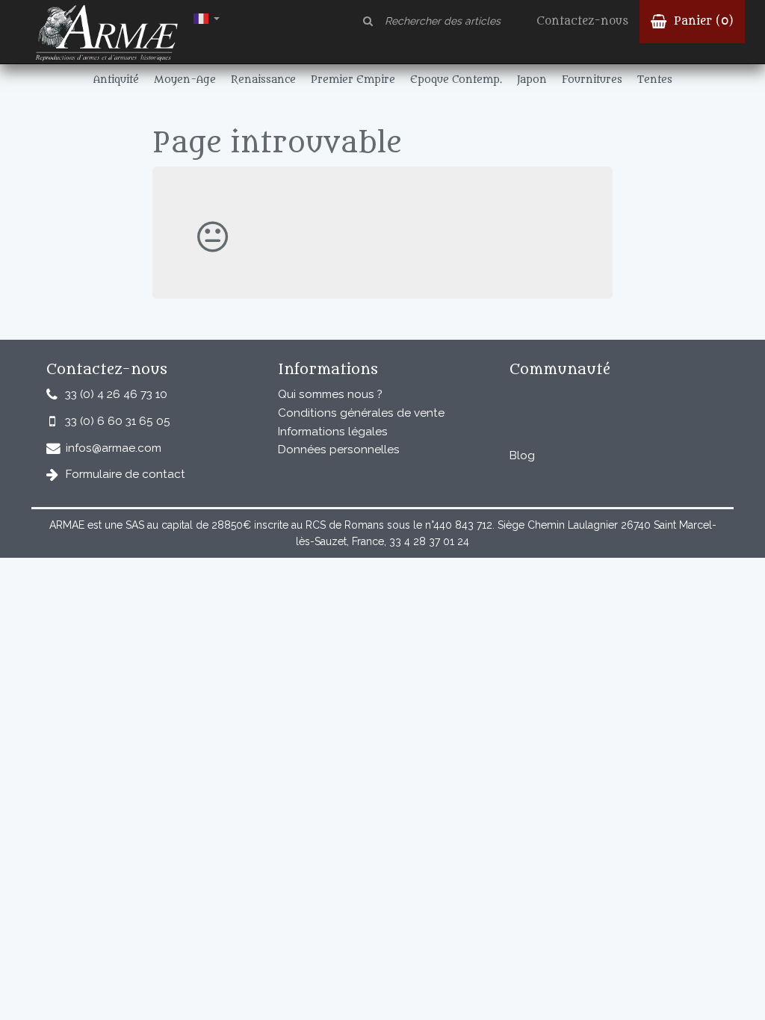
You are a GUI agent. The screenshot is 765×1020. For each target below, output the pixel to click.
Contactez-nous (582, 21)
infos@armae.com (113, 448)
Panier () (702, 21)
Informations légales (333, 431)
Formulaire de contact (125, 474)
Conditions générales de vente (361, 413)
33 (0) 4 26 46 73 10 (116, 394)
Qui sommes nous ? (330, 394)
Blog (522, 455)
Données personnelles (339, 449)
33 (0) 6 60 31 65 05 (117, 421)
